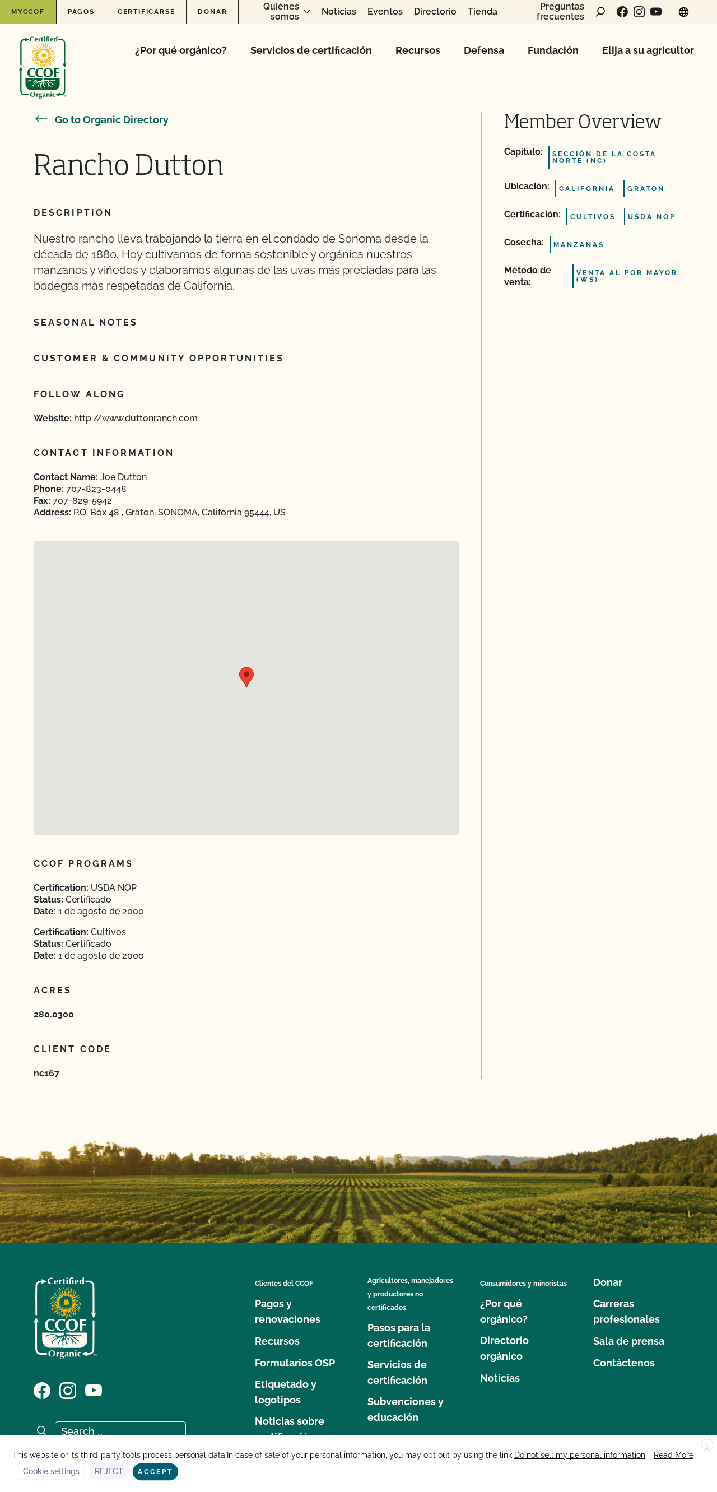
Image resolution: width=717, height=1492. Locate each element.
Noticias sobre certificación (289, 1429)
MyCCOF (28, 12)
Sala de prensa (628, 1341)
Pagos (81, 12)
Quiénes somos (281, 11)
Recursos (417, 50)
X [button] (707, 1445)
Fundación (553, 50)
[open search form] (600, 12)
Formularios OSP (295, 1363)
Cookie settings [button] (51, 1471)
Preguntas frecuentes (560, 11)
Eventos (385, 12)
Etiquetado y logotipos (285, 1392)
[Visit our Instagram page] (639, 11)
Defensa (484, 50)
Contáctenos (624, 1363)
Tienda (482, 12)
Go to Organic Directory (112, 120)
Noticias (339, 12)
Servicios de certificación (311, 50)
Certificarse (146, 12)
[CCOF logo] (43, 56)
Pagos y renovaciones (287, 1311)
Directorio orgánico (504, 1348)
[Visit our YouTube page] (656, 11)
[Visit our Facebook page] (622, 11)
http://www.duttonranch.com (136, 418)
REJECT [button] (109, 1471)
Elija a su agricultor (648, 50)
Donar (212, 12)
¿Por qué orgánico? (181, 50)
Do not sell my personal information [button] (579, 1455)
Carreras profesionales (626, 1311)
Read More (673, 1455)
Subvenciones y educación (405, 1409)
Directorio (435, 12)
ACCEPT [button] (155, 1472)
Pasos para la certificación (398, 1335)
